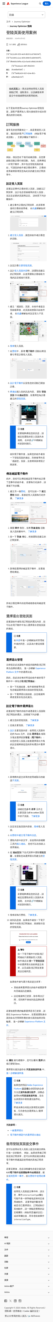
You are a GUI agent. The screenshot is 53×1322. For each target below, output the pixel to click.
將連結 (13, 391)
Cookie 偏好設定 (31, 1311)
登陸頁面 (21, 398)
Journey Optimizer (22, 21)
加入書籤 (12, 44)
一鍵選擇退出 (16, 1130)
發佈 (12, 346)
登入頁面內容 (20, 270)
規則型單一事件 (16, 1176)
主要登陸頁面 (25, 265)
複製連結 (24, 44)
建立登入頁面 (16, 235)
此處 (34, 208)
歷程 (14, 351)
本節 (18, 640)
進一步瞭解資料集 (15, 1073)
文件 (8, 21)
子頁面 (15, 780)
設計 (12, 730)
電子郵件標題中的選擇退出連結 (25, 1134)
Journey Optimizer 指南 (21, 26)
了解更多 (19, 498)
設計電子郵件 (16, 383)
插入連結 (21, 843)
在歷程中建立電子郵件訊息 (23, 835)
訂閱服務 (28, 133)
